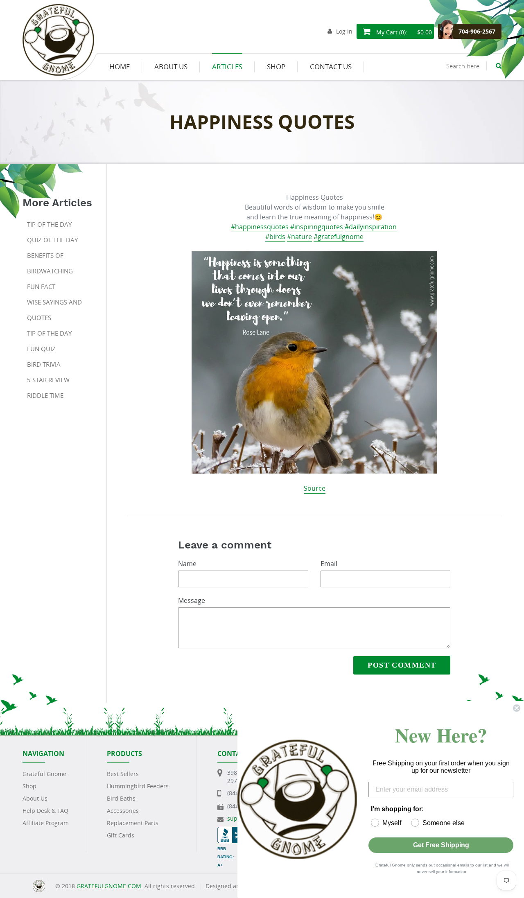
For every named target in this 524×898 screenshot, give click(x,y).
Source (314, 488)
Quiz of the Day (52, 240)
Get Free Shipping (441, 845)
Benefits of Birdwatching (50, 263)
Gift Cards (120, 835)
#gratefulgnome (339, 236)
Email (329, 563)
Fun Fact (41, 286)
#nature (299, 236)
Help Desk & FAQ (45, 811)
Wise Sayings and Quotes (54, 310)
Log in (344, 31)
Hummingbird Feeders (138, 786)
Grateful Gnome (44, 774)
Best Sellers (123, 774)
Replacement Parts (132, 823)
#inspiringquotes (316, 226)
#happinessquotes (260, 226)
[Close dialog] (517, 708)
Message (191, 600)
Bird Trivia (44, 364)
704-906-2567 (476, 31)
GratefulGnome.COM (109, 886)
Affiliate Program (46, 823)
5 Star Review (48, 380)
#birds (275, 236)
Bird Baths (121, 798)
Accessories (123, 811)
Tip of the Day (49, 224)
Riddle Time (45, 395)
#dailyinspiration (371, 226)
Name (187, 563)
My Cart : (403, 32)
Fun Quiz (41, 349)
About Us (35, 798)
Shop (29, 786)
